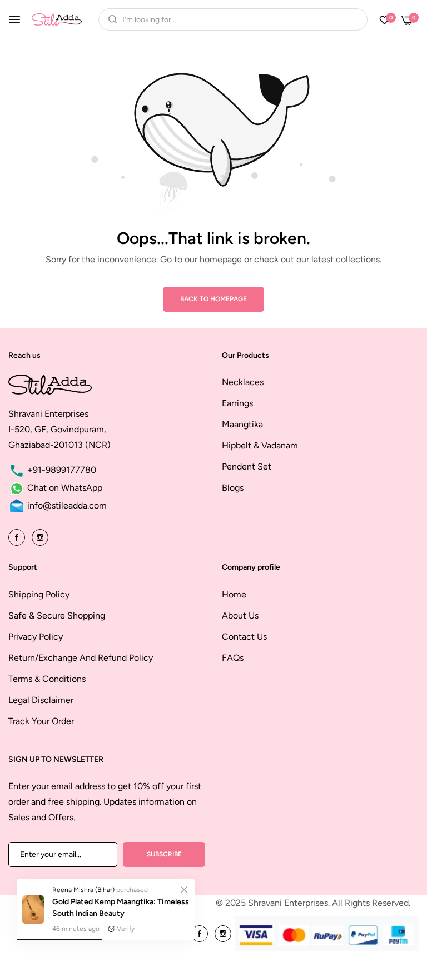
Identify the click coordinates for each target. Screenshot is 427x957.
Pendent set (246, 466)
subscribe (164, 854)
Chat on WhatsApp (63, 487)
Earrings (237, 403)
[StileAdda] (57, 19)
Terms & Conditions (47, 679)
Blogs (233, 487)
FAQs (233, 657)
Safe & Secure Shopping (56, 615)
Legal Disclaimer (40, 700)
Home (234, 594)
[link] (184, 889)
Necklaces (243, 382)
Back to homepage (213, 299)
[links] (18, 537)
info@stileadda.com (66, 505)
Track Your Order (41, 721)
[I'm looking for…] (109, 19)
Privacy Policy (35, 636)
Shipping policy (38, 594)
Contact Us (244, 636)
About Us (240, 615)
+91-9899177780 (60, 470)
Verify (126, 929)
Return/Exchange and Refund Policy (80, 657)
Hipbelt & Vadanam (260, 445)
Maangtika (242, 424)
